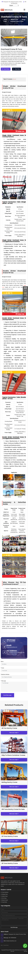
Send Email (7, 69)
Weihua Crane (14, 19)
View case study (13, 732)
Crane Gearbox (5, 892)
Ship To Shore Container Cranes (13, 755)
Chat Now (17, 69)
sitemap (25, 951)
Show (14, 79)
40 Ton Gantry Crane (9, 728)
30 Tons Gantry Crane (10, 863)
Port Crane (4, 898)
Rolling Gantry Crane (9, 782)
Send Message (7, 695)
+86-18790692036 (11, 641)
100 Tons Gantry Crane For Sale (13, 809)
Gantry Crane (4, 896)
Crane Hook (5, 945)
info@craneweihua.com (12, 647)
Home (5, 19)
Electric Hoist (5, 900)
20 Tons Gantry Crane (10, 836)
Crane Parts (4, 902)
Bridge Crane (5, 894)
